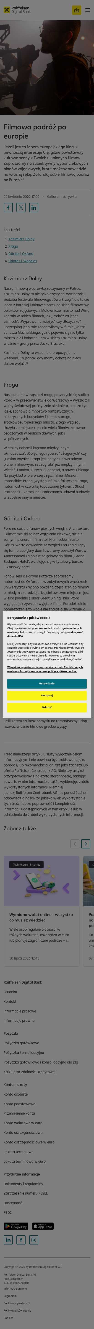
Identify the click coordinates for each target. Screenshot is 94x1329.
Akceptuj (47, 695)
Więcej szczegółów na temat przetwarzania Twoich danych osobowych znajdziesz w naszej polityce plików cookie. (45, 669)
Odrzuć (47, 707)
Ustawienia (47, 683)
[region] (46, 664)
